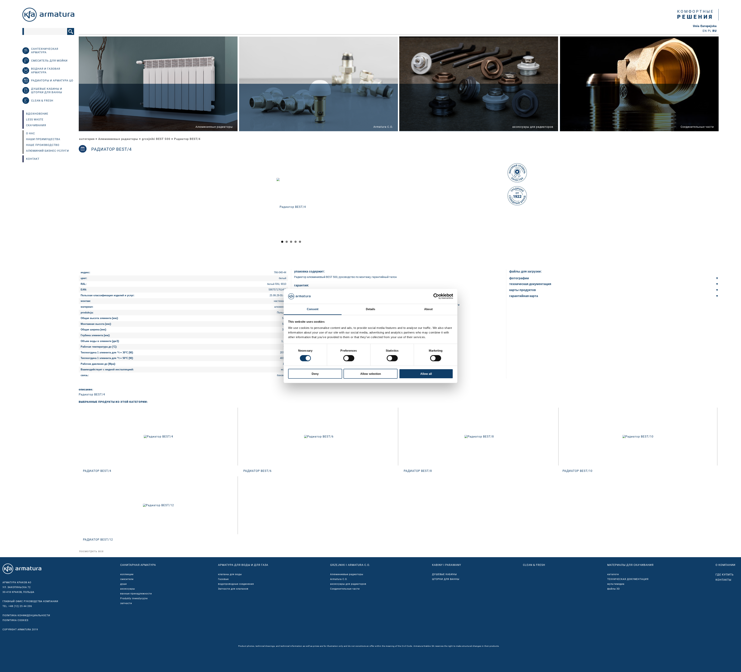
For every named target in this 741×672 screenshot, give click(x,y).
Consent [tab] (312, 309)
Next (509, 210)
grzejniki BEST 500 (156, 139)
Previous (74, 210)
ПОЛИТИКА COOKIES (15, 620)
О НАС (30, 133)
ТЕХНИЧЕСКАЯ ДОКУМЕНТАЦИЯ (628, 579)
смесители (127, 579)
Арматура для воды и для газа (243, 564)
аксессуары (127, 588)
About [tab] (428, 309)
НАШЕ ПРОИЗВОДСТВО (42, 145)
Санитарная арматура (138, 564)
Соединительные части (345, 588)
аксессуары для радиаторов (348, 584)
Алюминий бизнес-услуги (47, 150)
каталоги (613, 574)
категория (87, 139)
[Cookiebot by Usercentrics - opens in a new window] (436, 296)
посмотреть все (91, 551)
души (123, 584)
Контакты (723, 579)
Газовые (223, 579)
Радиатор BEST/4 (187, 139)
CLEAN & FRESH (534, 564)
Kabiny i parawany (446, 564)
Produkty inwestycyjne (134, 598)
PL (709, 31)
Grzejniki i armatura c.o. (350, 564)
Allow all (426, 373)
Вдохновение (37, 113)
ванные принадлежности (136, 593)
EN (705, 31)
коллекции (127, 574)
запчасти (126, 603)
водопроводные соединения (236, 584)
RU (714, 31)
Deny (315, 373)
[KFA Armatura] (48, 20)
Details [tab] (370, 309)
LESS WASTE (34, 119)
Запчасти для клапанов (233, 588)
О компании (725, 564)
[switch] (348, 358)
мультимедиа (615, 584)
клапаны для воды (230, 574)
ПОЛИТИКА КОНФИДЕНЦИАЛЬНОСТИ (26, 615)
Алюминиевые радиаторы (118, 139)
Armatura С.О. (338, 579)
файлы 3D (613, 588)
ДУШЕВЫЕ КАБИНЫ (444, 574)
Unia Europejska (705, 26)
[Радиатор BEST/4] (291, 206)
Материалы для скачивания (630, 564)
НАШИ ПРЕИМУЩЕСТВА (43, 139)
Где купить (725, 574)
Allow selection (370, 373)
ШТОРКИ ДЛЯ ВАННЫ (445, 579)
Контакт (32, 158)
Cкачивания (36, 125)
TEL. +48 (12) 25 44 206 (17, 606)
